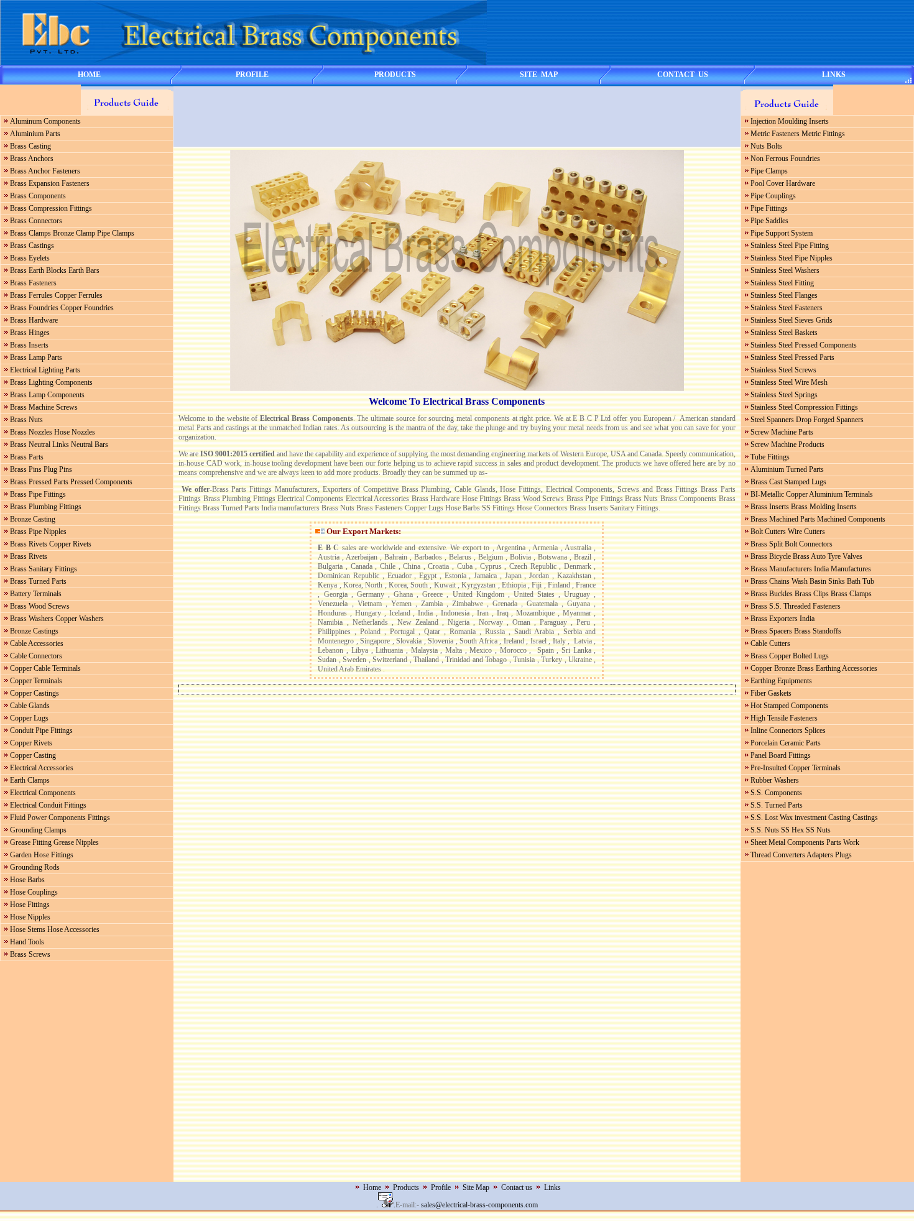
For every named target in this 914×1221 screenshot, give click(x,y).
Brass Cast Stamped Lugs (788, 481)
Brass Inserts (29, 345)
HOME (89, 74)
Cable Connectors (36, 656)
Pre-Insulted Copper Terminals (795, 767)
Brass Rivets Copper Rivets (50, 544)
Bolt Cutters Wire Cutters (787, 531)
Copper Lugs (29, 718)
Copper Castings (34, 693)
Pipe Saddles (769, 220)
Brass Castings (32, 245)
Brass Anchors (31, 158)
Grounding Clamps (38, 830)
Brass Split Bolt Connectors (791, 544)
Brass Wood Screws (40, 606)
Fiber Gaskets (771, 693)
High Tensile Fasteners (784, 718)
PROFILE (252, 74)
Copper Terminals (36, 680)
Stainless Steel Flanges (784, 295)
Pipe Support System (781, 233)
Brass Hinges (30, 332)
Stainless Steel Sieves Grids (791, 320)
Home (372, 1187)
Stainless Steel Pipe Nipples (791, 258)
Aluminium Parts (35, 133)
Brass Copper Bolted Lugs (789, 656)
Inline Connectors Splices (788, 730)
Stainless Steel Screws (783, 370)
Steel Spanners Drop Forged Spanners (807, 419)
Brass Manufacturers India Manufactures (810, 568)
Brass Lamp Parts (36, 357)
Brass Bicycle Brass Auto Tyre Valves (806, 556)
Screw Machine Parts (781, 432)
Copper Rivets (31, 743)
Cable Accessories (36, 643)
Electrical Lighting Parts (45, 370)
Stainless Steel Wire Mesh (789, 382)
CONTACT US (682, 74)
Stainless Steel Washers (784, 270)
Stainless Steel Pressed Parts (792, 357)
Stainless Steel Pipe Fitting (789, 245)
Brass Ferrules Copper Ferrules (56, 295)
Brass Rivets (28, 556)
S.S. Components (776, 792)
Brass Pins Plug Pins (41, 469)
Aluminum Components (45, 121)
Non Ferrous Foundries (785, 158)
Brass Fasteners (33, 283)
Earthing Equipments (781, 680)
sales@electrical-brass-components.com (479, 1204)
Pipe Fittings (769, 208)
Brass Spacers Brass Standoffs (795, 631)
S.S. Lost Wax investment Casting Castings (814, 817)
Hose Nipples (30, 917)
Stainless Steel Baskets (784, 332)
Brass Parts (27, 457)
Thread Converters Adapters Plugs (801, 854)
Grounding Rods (35, 867)
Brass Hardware (34, 320)
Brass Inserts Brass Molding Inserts (803, 506)
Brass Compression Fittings (51, 208)
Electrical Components (43, 792)
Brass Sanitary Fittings (43, 568)
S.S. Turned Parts (776, 805)
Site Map (476, 1187)
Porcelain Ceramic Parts (785, 743)
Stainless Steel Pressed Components (803, 345)
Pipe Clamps (769, 171)
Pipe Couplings (773, 195)
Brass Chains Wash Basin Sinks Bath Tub (812, 581)
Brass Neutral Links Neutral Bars (59, 444)
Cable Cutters (770, 643)
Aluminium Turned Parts (787, 469)
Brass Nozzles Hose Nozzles (52, 432)
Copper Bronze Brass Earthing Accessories (813, 668)
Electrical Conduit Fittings (48, 805)
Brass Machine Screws (44, 407)
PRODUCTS (395, 74)
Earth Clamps (30, 780)
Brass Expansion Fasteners (50, 183)
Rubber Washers (774, 780)
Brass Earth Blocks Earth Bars (54, 270)
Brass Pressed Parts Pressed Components (71, 481)
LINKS (834, 74)
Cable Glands (30, 705)
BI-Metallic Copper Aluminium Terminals (811, 494)
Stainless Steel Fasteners (786, 307)
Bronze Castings (34, 631)
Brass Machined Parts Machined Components (817, 519)
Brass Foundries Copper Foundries (62, 307)
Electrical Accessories (41, 767)
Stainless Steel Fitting (782, 283)
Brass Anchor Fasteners (45, 171)
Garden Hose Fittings (41, 854)
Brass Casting (30, 146)
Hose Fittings (30, 904)
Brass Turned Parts (38, 581)
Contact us (516, 1187)
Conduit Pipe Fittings (41, 730)
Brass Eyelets (30, 258)
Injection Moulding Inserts (789, 121)
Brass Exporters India (782, 618)
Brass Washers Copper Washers (57, 618)
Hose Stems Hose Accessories (54, 929)
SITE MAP (539, 74)
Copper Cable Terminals (45, 668)
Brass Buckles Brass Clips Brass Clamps (811, 593)
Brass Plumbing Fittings (45, 506)
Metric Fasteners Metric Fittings (797, 133)
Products (406, 1187)
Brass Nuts (26, 419)
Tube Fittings (770, 457)
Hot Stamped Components (789, 705)
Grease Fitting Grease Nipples (54, 842)
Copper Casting (33, 755)
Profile (441, 1187)
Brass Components (38, 195)
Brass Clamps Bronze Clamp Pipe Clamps (72, 233)
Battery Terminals (36, 593)
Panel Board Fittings (780, 755)
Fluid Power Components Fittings (60, 817)
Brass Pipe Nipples (38, 531)
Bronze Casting (32, 519)
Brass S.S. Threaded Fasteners (795, 606)
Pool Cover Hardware (782, 183)
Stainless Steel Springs (784, 394)
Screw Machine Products (787, 444)
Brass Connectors (36, 220)
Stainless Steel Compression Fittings (804, 407)
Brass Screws (30, 954)
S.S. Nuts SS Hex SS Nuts (790, 830)
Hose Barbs (27, 879)
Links (552, 1187)
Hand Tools (27, 942)
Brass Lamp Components (47, 394)
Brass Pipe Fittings (38, 494)
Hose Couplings (34, 892)
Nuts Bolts (766, 146)
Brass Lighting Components (51, 382)
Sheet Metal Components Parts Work (804, 842)
